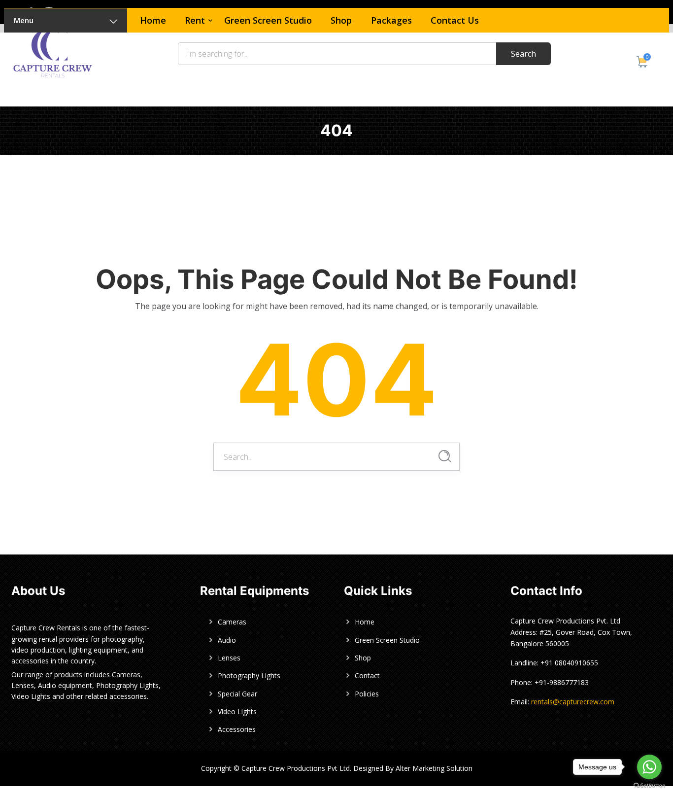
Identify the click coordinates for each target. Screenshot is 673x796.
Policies (367, 693)
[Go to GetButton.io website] (649, 786)
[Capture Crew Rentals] (52, 52)
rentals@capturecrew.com (572, 701)
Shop (341, 20)
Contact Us (455, 20)
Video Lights (237, 711)
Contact (367, 675)
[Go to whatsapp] (649, 767)
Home (153, 20)
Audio (227, 640)
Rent (195, 20)
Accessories (237, 729)
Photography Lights (249, 675)
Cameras (232, 621)
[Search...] (444, 456)
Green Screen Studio (268, 20)
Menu (24, 20)
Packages (391, 20)
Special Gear (237, 693)
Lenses (229, 657)
